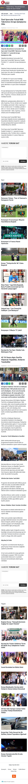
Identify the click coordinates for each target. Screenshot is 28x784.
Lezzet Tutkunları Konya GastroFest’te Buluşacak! (16, 7)
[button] (20, 46)
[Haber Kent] (5, 2)
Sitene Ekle (13, 771)
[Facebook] (2, 46)
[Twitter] (5, 46)
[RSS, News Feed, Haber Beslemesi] (14, 776)
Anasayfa (3, 769)
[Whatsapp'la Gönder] (9, 46)
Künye (9, 769)
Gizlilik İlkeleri (22, 769)
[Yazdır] (12, 46)
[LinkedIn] (7, 46)
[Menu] (25, 2)
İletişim (15, 769)
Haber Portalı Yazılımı (9, 781)
